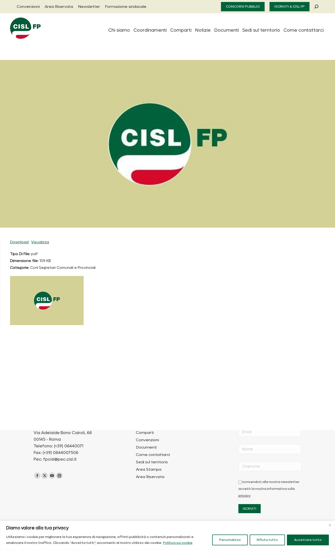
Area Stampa (148, 469)
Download (19, 242)
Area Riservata (150, 476)
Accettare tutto (308, 539)
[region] (167, 535)
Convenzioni (147, 440)
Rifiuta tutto (267, 539)
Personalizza (230, 539)
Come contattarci (153, 454)
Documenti (146, 447)
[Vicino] (330, 525)
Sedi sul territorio (152, 462)
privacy (244, 496)
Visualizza (40, 242)
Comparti (145, 432)
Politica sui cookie (178, 542)
